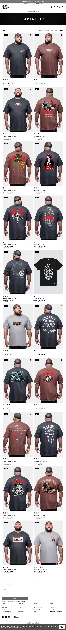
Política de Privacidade (21, 601)
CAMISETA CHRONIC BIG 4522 (40, 190)
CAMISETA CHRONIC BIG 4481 (40, 136)
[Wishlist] (57, 7)
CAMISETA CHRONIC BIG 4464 (40, 515)
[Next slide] (50, 11)
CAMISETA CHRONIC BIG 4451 (40, 244)
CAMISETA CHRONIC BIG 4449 (9, 82)
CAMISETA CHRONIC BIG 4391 (9, 569)
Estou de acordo (61, 627)
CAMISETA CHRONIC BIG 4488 (40, 461)
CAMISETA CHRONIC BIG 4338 (40, 569)
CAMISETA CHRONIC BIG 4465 (9, 515)
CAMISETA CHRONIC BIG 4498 (9, 190)
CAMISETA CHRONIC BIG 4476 (9, 461)
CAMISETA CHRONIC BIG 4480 (40, 352)
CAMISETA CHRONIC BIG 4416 (9, 352)
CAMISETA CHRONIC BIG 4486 (9, 298)
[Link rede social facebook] (6, 617)
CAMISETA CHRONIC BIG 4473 (9, 244)
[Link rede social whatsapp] (9, 617)
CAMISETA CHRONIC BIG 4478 (40, 407)
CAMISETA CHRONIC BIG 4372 (9, 407)
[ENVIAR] (15, 598)
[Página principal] (4, 7)
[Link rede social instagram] (3, 617)
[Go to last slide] (16, 11)
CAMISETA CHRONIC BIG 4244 (40, 298)
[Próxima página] (37, 577)
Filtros (4, 30)
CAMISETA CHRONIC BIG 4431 (40, 82)
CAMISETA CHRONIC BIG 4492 (9, 136)
